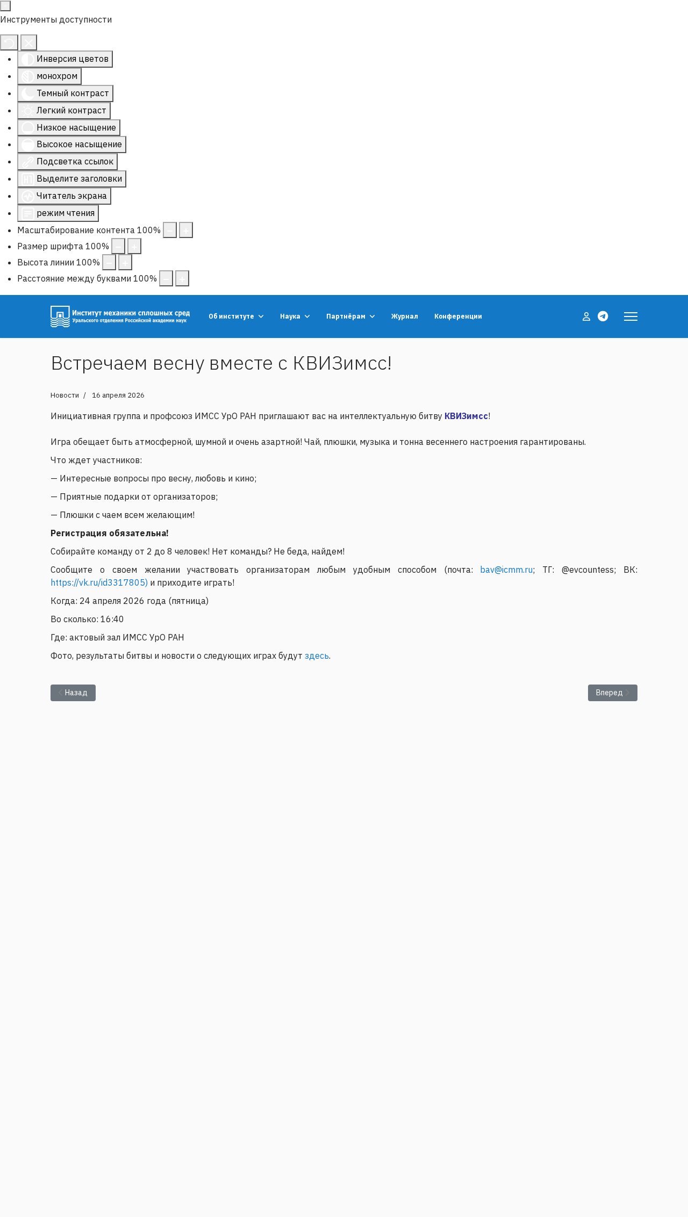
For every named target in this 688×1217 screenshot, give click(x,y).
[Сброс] (9, 42)
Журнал (404, 316)
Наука (290, 316)
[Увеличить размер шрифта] (134, 246)
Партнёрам (346, 316)
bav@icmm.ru (506, 569)
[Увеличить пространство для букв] (182, 278)
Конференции (458, 316)
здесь (317, 655)
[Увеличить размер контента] (186, 230)
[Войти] (587, 316)
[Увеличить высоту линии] (125, 262)
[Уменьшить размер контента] (170, 230)
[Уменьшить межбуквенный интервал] (166, 278)
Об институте (231, 316)
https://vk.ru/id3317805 (98, 582)
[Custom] (603, 316)
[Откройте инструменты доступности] (5, 6)
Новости (65, 395)
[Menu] (630, 316)
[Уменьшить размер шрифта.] (118, 246)
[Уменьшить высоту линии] (109, 262)
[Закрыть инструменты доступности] (28, 42)
